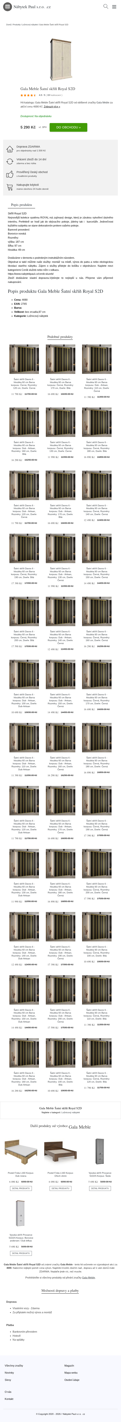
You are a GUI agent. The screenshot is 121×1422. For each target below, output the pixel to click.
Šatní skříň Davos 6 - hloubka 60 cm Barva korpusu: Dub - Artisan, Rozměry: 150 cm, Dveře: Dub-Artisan (24, 1016)
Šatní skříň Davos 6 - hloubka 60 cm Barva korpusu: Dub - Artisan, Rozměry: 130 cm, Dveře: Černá (60, 574)
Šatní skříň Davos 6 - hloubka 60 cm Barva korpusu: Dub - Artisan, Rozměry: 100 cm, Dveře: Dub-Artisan (24, 700)
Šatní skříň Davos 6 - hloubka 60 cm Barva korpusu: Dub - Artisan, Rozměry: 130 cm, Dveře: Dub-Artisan (24, 889)
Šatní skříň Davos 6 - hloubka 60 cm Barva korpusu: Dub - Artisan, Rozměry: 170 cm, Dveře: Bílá (60, 511)
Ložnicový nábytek (30, 25)
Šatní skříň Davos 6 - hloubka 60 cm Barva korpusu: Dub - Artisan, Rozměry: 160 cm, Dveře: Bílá (24, 448)
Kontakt (9, 1399)
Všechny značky (14, 1365)
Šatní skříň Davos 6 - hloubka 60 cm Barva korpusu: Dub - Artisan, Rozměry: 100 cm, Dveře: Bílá (60, 1079)
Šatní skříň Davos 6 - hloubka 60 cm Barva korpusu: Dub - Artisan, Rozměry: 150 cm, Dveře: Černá (60, 700)
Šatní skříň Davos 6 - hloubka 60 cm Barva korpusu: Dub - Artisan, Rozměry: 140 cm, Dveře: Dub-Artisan (24, 952)
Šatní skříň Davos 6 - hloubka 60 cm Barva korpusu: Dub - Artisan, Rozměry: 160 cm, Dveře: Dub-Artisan (24, 1079)
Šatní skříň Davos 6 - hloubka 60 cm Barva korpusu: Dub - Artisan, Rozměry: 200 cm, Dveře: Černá (60, 1016)
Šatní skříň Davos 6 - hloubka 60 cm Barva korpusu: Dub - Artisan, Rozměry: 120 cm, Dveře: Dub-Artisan (24, 826)
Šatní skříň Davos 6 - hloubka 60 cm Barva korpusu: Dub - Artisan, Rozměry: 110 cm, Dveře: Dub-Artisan (24, 763)
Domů (9, 25)
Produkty (16, 25)
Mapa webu (71, 1372)
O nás (8, 1392)
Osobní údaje (71, 1380)
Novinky (9, 1372)
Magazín (69, 1365)
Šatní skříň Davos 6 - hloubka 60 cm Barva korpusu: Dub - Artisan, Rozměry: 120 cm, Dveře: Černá (24, 511)
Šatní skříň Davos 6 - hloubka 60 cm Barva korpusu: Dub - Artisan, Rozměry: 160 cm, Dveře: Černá (60, 763)
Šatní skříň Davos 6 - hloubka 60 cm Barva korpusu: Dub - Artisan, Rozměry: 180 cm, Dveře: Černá (60, 889)
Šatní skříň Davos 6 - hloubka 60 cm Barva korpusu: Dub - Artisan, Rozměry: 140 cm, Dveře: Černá (60, 637)
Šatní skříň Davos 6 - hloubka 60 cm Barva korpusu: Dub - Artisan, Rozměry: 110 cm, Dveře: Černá (96, 385)
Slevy (8, 1380)
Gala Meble (102, 102)
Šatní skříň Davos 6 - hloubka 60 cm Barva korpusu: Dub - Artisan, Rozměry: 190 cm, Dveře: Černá (60, 952)
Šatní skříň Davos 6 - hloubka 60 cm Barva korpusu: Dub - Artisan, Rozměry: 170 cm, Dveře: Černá (60, 826)
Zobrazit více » (52, 106)
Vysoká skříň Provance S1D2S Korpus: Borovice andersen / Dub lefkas (21, 1238)
